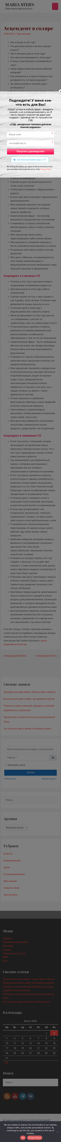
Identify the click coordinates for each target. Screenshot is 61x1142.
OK (23, 1138)
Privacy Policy (45, 169)
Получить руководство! (31, 151)
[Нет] (57, 1131)
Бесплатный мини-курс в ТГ (31, 160)
